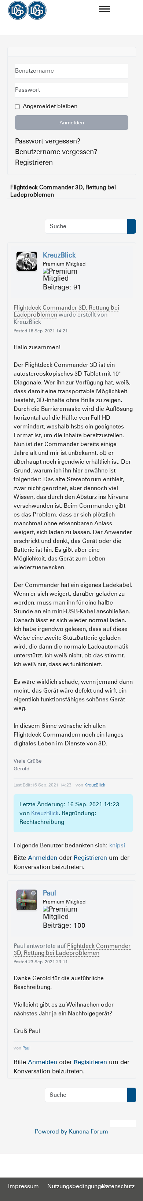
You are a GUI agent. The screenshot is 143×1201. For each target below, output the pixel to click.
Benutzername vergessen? (56, 151)
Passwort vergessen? (47, 141)
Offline (33, 255)
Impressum (23, 1186)
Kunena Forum (88, 1131)
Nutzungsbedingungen (77, 1186)
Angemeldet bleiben (50, 106)
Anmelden (71, 122)
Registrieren (34, 162)
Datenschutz (118, 1186)
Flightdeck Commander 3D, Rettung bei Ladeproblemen (66, 311)
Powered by (51, 1131)
